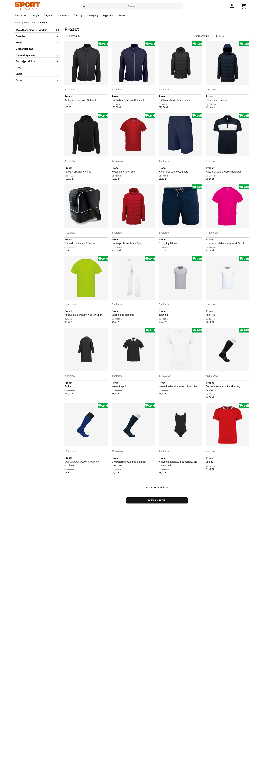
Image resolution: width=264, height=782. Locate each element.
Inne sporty (92, 15)
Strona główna (22, 22)
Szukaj (132, 6)
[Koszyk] (244, 6)
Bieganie (48, 15)
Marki (122, 15)
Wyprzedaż (108, 15)
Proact (68, 96)
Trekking (78, 15)
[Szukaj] (84, 6)
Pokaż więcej (157, 500)
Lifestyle (35, 15)
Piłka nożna (20, 15)
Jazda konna (63, 15)
